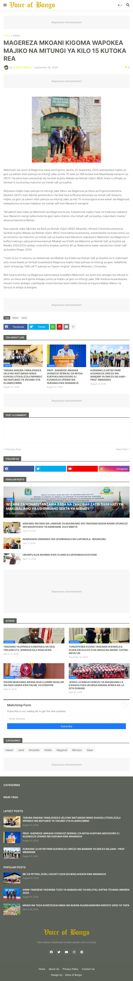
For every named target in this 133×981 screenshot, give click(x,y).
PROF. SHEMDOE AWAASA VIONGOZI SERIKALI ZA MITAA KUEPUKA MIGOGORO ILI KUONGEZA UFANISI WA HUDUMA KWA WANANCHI (65, 376)
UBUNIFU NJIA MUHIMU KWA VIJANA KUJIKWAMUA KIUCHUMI (60, 554)
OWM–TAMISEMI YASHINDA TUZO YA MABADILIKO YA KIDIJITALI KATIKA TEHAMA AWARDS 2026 (76, 891)
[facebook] (18, 469)
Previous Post (13, 449)
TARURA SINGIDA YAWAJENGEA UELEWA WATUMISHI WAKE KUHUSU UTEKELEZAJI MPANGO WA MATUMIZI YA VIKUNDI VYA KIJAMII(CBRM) (22, 376)
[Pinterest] (60, 327)
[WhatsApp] (53, 327)
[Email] (66, 327)
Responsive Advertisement (66, 22)
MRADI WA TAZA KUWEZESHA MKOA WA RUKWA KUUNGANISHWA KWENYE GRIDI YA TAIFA (76, 905)
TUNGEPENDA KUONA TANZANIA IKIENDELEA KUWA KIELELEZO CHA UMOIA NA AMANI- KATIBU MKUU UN (98, 649)
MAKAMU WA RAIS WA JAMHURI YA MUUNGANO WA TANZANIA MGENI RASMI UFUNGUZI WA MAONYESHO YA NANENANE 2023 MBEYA (75, 525)
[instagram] (74, 952)
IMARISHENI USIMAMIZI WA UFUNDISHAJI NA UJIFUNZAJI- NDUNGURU (64, 539)
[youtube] (82, 469)
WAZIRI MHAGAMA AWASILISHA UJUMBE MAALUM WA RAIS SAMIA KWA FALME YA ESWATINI (33, 684)
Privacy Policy (70, 968)
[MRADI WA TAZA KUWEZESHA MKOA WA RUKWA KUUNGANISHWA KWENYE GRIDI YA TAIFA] (11, 909)
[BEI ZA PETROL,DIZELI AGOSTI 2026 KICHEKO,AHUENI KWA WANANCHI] (11, 878)
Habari (16, 35)
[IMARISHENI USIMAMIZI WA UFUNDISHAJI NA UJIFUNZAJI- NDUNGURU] (11, 543)
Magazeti (62, 750)
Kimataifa (34, 750)
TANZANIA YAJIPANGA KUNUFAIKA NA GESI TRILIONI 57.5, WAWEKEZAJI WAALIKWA (29, 648)
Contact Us (88, 968)
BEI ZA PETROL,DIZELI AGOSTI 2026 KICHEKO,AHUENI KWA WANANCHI (64, 874)
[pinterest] (82, 952)
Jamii (24, 317)
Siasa (90, 750)
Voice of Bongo (73, 974)
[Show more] (73, 327)
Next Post (122, 449)
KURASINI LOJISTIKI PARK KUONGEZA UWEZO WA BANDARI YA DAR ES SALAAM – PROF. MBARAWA (108, 375)
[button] (5, 5)
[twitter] (50, 469)
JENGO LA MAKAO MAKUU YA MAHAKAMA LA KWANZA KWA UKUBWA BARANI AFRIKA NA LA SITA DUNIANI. (96, 685)
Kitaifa (48, 750)
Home (6, 35)
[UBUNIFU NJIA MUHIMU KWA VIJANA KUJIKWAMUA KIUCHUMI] (11, 558)
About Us (54, 968)
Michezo (77, 750)
